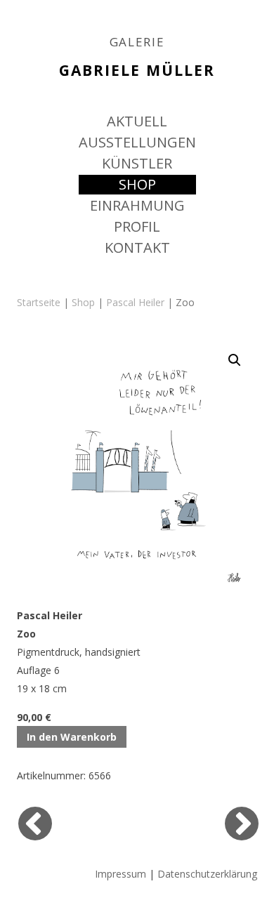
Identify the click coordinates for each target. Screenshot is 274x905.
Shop (83, 302)
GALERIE (137, 42)
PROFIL (137, 226)
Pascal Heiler (135, 302)
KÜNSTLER (137, 163)
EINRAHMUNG (137, 205)
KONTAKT (137, 247)
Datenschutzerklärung (207, 873)
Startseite (38, 302)
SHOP (137, 184)
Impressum (120, 873)
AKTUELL (137, 121)
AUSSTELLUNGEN (137, 142)
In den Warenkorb (72, 737)
